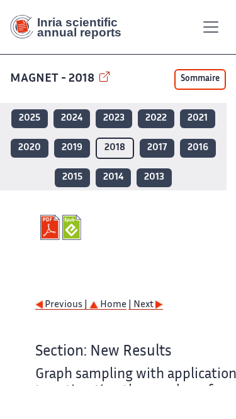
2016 (198, 148)
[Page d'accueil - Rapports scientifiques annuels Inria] (70, 27)
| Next (141, 305)
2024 (71, 118)
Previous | (66, 305)
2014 (113, 177)
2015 (72, 177)
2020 (29, 148)
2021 (198, 118)
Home (112, 305)
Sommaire (200, 79)
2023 (114, 118)
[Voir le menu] (210, 27)
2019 (72, 148)
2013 (154, 177)
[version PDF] (51, 227)
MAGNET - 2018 (53, 78)
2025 (29, 118)
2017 (157, 148)
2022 (156, 118)
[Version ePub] (73, 227)
